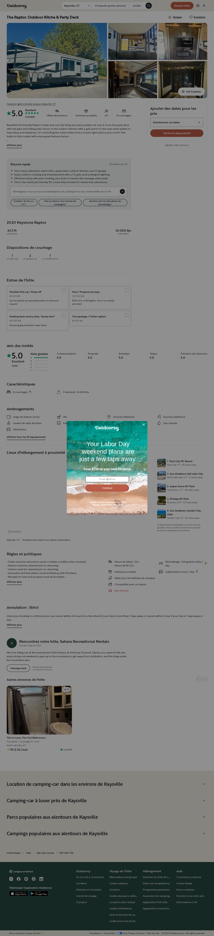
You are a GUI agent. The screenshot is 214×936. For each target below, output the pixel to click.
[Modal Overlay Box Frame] (107, 468)
